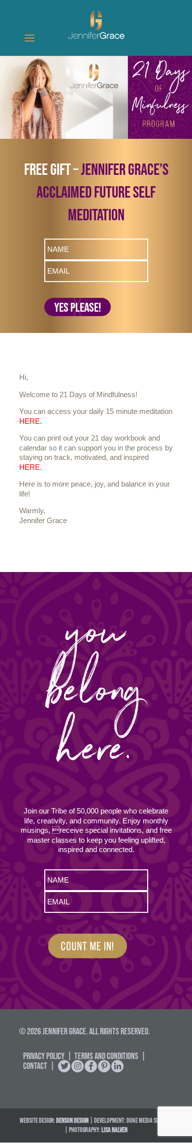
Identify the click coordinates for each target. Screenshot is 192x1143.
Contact (35, 1066)
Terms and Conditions (106, 1056)
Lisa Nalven (114, 1130)
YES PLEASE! (77, 307)
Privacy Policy (43, 1056)
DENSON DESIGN (72, 1120)
